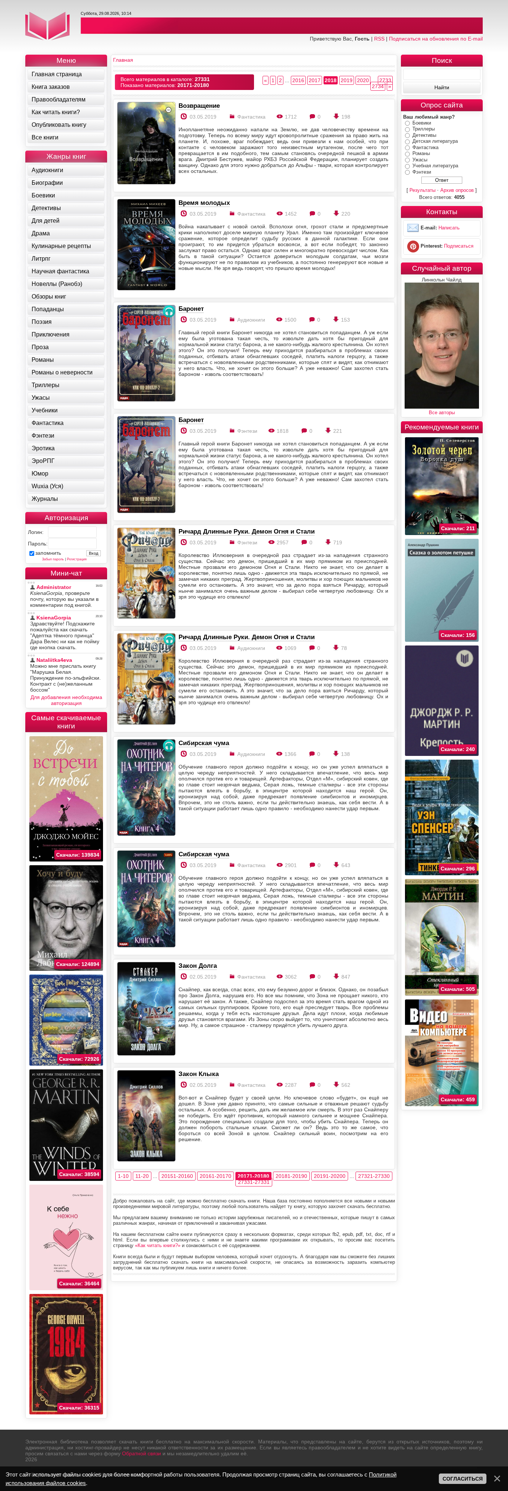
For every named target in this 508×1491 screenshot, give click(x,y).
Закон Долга (198, 965)
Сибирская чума (204, 743)
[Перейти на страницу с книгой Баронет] (146, 354)
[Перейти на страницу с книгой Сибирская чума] (146, 788)
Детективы (424, 135)
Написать (449, 228)
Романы (421, 153)
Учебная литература (435, 165)
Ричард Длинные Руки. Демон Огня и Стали (247, 531)
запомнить (48, 553)
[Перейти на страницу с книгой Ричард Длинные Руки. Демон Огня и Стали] (146, 574)
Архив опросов (457, 190)
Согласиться (463, 1479)
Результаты (422, 190)
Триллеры (423, 129)
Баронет (191, 308)
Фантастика (425, 147)
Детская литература (435, 141)
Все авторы (442, 412)
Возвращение (199, 105)
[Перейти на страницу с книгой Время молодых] (146, 245)
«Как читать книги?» (157, 1245)
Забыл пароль (53, 559)
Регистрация (77, 559)
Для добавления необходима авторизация (66, 700)
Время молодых (204, 202)
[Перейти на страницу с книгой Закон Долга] (146, 1009)
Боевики (421, 123)
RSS (379, 39)
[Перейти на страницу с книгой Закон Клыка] (146, 1116)
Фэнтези (421, 172)
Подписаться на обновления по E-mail (436, 39)
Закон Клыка (199, 1074)
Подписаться (458, 246)
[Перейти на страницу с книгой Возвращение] (146, 144)
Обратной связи (141, 1453)
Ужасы (419, 159)
